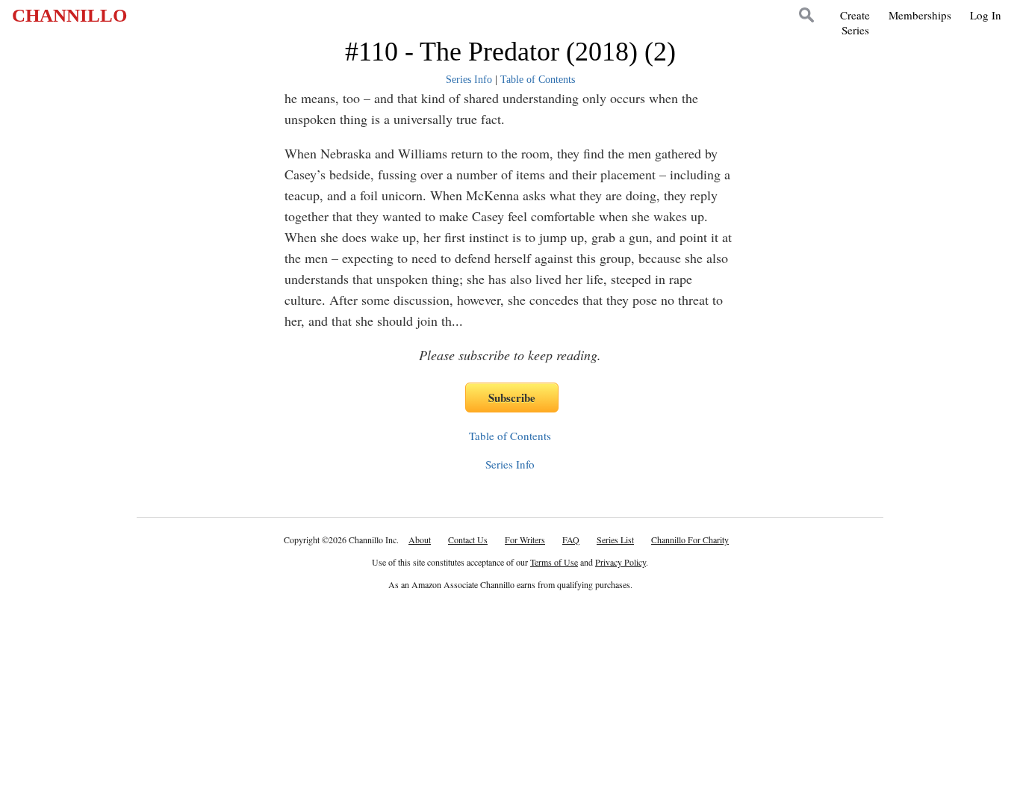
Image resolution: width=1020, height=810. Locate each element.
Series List (615, 539)
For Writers (525, 539)
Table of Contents (537, 79)
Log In (985, 14)
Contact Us (468, 539)
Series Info (469, 79)
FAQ (570, 539)
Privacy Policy (620, 562)
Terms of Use (554, 562)
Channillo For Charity (690, 539)
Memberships (920, 14)
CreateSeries (855, 22)
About (419, 539)
